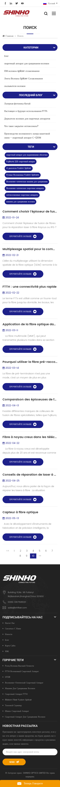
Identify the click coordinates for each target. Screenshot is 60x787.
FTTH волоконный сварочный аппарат (22, 671)
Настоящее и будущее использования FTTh (25, 111)
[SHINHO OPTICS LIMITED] (16, 13)
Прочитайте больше (20, 236)
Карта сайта (10, 645)
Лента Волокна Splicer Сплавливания (23, 79)
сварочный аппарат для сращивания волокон (26, 63)
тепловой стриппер (13, 705)
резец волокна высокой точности (19, 666)
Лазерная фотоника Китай (17, 104)
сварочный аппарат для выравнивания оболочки (26, 155)
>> (39, 556)
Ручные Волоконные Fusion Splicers (22, 175)
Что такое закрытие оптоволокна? (21, 126)
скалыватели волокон (15, 86)
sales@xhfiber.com (17, 607)
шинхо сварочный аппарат (17, 711)
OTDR (7, 677)
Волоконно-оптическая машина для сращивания (27, 181)
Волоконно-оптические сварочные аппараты (25, 188)
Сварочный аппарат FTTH (16, 694)
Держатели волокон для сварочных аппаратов (27, 119)
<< (7, 551)
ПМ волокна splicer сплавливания (21, 71)
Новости (8, 634)
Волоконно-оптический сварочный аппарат (24, 682)
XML (7, 651)
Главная (9, 36)
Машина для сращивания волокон (20, 688)
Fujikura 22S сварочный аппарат (20, 161)
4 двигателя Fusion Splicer (18, 168)
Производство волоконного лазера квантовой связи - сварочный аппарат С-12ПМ (27, 136)
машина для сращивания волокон (20, 201)
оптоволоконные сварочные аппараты (22, 195)
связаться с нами (13, 628)
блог (6, 56)
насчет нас (10, 623)
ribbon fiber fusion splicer (18, 699)
